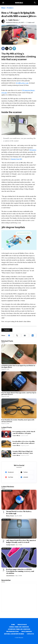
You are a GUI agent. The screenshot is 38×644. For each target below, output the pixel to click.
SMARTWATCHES (7, 490)
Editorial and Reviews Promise (14, 634)
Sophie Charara (13, 20)
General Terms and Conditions (19, 627)
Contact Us (30, 634)
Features (10, 8)
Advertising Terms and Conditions (19, 629)
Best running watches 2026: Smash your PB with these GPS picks (24, 432)
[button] (3, 48)
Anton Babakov (10, 575)
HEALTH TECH (6, 519)
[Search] (35, 2)
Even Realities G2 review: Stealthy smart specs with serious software (24, 442)
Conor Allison (16, 435)
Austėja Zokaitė (10, 544)
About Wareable (26, 631)
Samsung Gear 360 (16, 159)
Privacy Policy (22, 624)
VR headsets (32, 150)
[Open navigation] (3, 2)
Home (3, 8)
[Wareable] (19, 3)
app (22, 83)
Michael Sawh (10, 515)
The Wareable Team (12, 631)
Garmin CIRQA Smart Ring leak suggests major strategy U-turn (23, 452)
